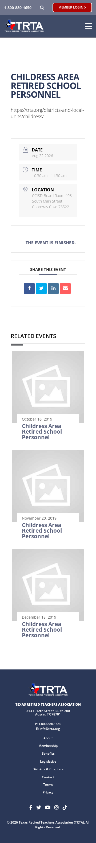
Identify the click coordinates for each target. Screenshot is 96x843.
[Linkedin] (53, 288)
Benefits (48, 753)
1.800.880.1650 (49, 724)
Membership (48, 745)
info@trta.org (49, 728)
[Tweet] (41, 288)
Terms (48, 784)
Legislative (48, 761)
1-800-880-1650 (17, 7)
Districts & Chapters (48, 769)
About (48, 738)
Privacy (48, 792)
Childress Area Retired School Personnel (42, 431)
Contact (48, 777)
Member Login (71, 7)
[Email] (65, 288)
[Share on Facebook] (29, 288)
